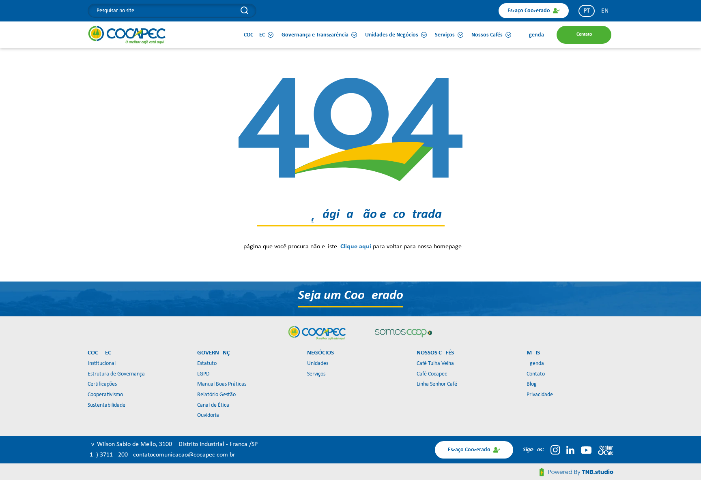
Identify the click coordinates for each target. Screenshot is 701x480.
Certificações (102, 384)
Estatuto (207, 364)
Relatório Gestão (216, 395)
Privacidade (540, 395)
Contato (536, 374)
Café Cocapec (432, 374)
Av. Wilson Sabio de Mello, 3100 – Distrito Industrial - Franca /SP (173, 444)
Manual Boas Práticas (221, 384)
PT (586, 11)
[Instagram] (555, 450)
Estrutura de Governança (116, 374)
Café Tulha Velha (435, 364)
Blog (532, 384)
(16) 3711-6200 (108, 455)
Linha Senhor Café (437, 384)
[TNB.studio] (576, 472)
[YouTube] (586, 450)
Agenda (535, 364)
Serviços (316, 374)
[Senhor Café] (605, 450)
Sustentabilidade (106, 405)
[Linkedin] (570, 450)
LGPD (203, 374)
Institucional (102, 364)
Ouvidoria (208, 415)
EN (605, 11)
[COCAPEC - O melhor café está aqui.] (127, 35)
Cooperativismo (105, 395)
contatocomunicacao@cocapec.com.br (184, 455)
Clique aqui (355, 246)
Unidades (317, 364)
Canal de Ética (213, 405)
